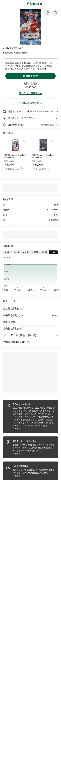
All (54, 252)
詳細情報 (34, 428)
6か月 (25, 252)
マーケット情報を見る (30, 92)
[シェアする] (55, 12)
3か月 (16, 252)
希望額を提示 (30, 76)
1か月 (7, 252)
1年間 (44, 252)
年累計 (35, 252)
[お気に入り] (47, 12)
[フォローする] (24, 141)
